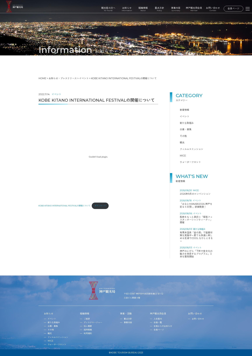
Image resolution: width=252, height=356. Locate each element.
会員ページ (233, 8)
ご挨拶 (87, 318)
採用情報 (88, 329)
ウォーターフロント (190, 162)
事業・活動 (126, 313)
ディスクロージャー (93, 322)
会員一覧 (158, 322)
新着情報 (184, 110)
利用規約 (88, 333)
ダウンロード (100, 206)
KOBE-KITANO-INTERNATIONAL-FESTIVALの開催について (64, 206)
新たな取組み (187, 123)
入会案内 (158, 318)
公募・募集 (185, 129)
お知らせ (127, 9)
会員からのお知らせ (163, 326)
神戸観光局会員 (194, 9)
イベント (56, 94)
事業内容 (175, 9)
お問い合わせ (213, 9)
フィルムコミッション (191, 149)
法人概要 (88, 326)
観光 (182, 142)
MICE (183, 155)
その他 (183, 136)
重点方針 (159, 9)
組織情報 (143, 9)
